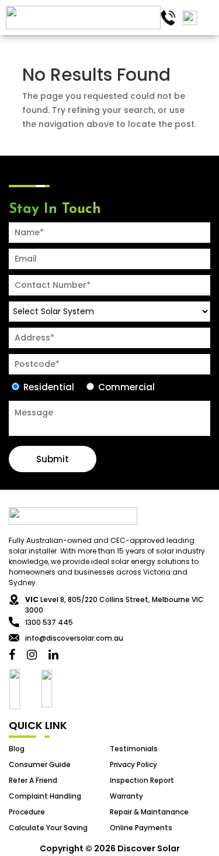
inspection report (142, 780)
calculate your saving (48, 828)
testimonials (134, 749)
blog (17, 749)
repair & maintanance (149, 812)
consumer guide (40, 764)
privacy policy (133, 764)
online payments (141, 828)
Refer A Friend (33, 780)
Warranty (126, 796)
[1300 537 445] (168, 18)
